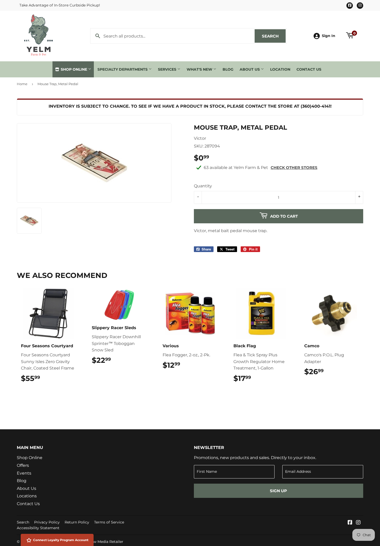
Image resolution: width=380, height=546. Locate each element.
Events (24, 473)
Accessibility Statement (38, 528)
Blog (228, 69)
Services (167, 69)
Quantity (203, 185)
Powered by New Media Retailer (94, 542)
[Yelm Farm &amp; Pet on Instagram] (358, 522)
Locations (27, 495)
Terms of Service (109, 522)
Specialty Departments (123, 69)
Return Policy (77, 522)
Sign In (328, 36)
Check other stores (294, 167)
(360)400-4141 (315, 106)
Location (280, 69)
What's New (200, 69)
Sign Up (278, 490)
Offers (23, 465)
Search (274, 36)
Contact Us (309, 69)
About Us (250, 69)
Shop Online (74, 69)
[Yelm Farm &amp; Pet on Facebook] (350, 522)
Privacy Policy (47, 522)
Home (22, 84)
